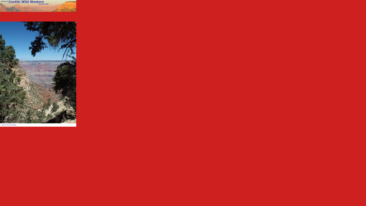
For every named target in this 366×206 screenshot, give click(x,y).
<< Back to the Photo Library (8, 125)
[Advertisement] (183, 17)
